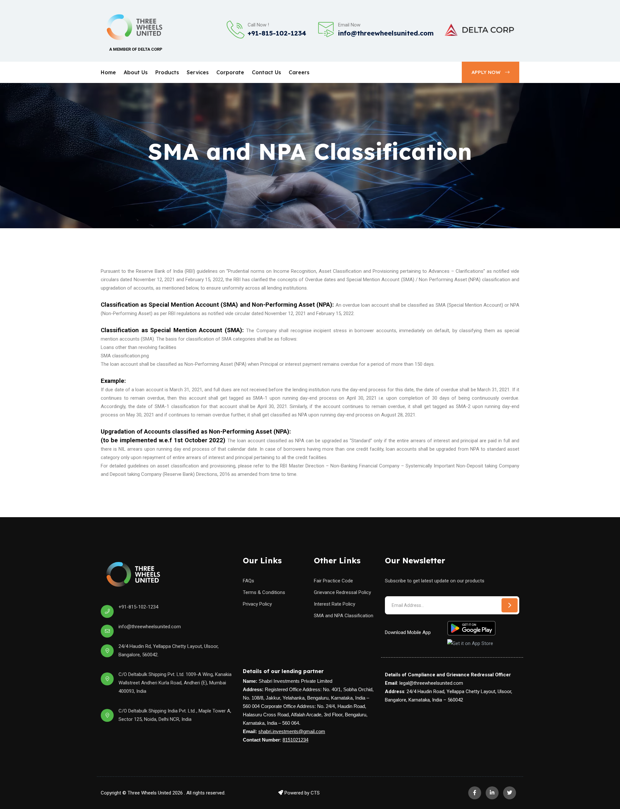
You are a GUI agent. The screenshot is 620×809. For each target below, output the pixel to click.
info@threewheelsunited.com (386, 33)
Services (198, 72)
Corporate (230, 72)
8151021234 (295, 739)
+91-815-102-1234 (277, 33)
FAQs (248, 581)
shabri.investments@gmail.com (291, 731)
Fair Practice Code (333, 581)
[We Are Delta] (479, 30)
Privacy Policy (257, 604)
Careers (299, 72)
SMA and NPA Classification (343, 616)
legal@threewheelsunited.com (431, 683)
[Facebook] (474, 792)
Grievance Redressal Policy (342, 592)
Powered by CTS (301, 793)
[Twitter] (509, 792)
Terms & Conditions (264, 592)
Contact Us (266, 72)
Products (167, 72)
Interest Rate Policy (334, 604)
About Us (136, 72)
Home (108, 72)
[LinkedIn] (492, 792)
